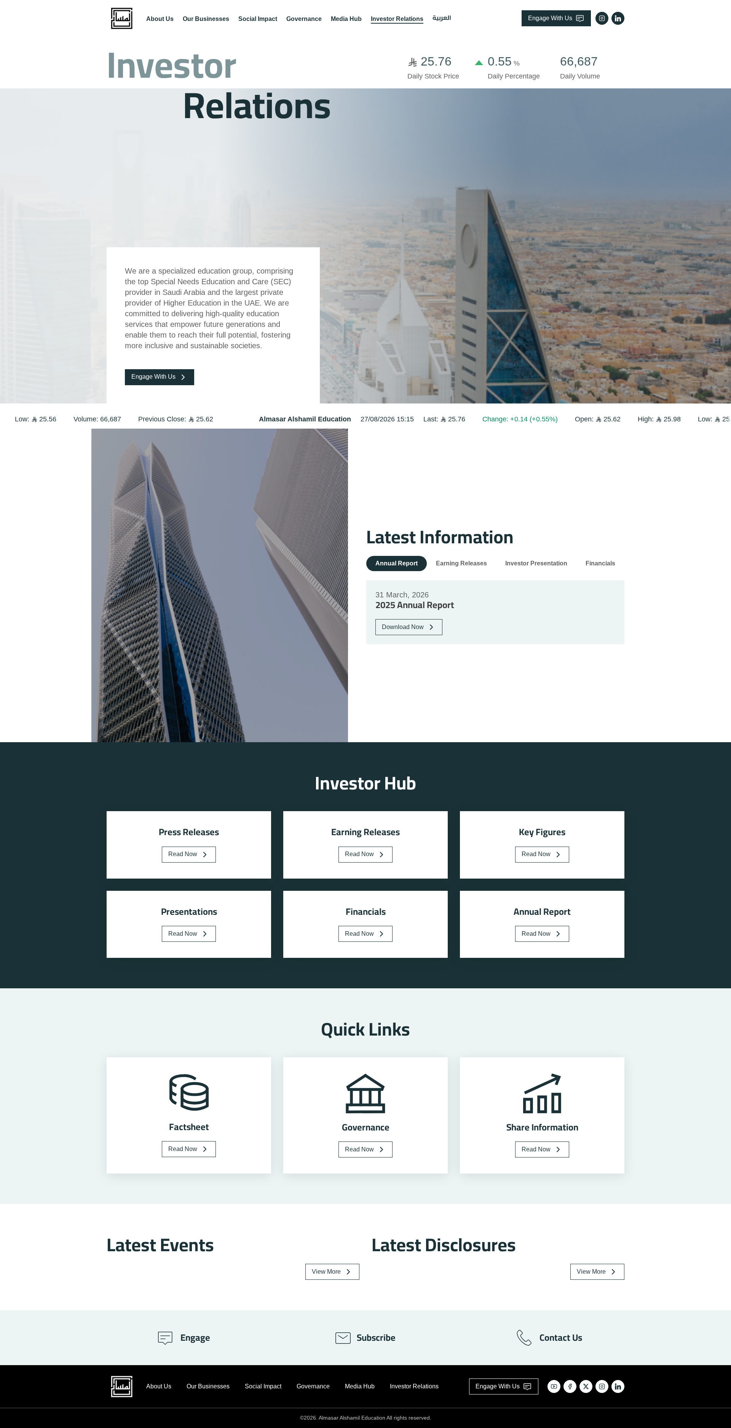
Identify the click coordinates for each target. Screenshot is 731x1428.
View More (326, 1271)
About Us (160, 19)
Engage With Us (550, 18)
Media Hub (346, 19)
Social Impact (257, 19)
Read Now (182, 854)
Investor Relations (397, 19)
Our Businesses (206, 19)
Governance (304, 19)
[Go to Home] (122, 18)
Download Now (403, 627)
